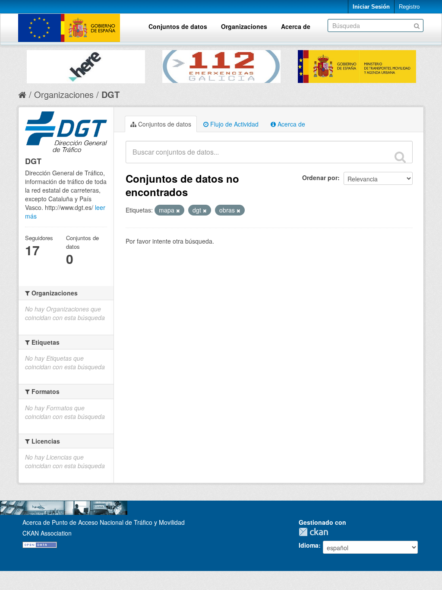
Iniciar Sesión (371, 6)
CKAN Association (47, 533)
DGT (110, 94)
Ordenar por (320, 177)
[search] (400, 156)
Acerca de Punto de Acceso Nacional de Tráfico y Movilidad (103, 522)
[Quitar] (178, 210)
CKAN (315, 531)
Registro (409, 6)
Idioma (309, 545)
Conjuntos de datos (177, 26)
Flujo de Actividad (233, 124)
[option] (86, 64)
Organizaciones (244, 26)
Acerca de (295, 26)
